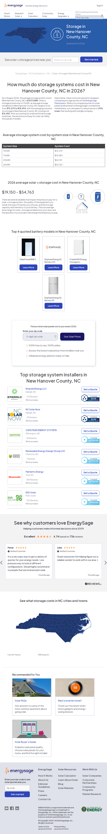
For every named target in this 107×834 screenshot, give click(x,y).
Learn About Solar (68, 779)
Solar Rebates (66, 788)
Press (41, 790)
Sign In (100, 5)
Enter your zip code (32, 331)
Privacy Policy (59, 827)
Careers (42, 795)
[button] (29, 561)
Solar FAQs (21, 700)
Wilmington (43, 654)
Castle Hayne (14, 654)
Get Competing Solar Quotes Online (86, 13)
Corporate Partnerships (89, 781)
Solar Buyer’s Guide (25, 741)
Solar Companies (91, 775)
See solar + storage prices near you (28, 59)
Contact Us (44, 799)
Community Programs (88, 788)
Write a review (32, 400)
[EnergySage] (19, 773)
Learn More (28, 267)
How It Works (45, 775)
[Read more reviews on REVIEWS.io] (93, 584)
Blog (60, 783)
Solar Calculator (67, 775)
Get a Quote (90, 389)
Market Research (91, 794)
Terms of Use (43, 827)
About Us (43, 779)
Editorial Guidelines (44, 785)
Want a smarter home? (70, 700)
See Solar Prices (72, 336)
